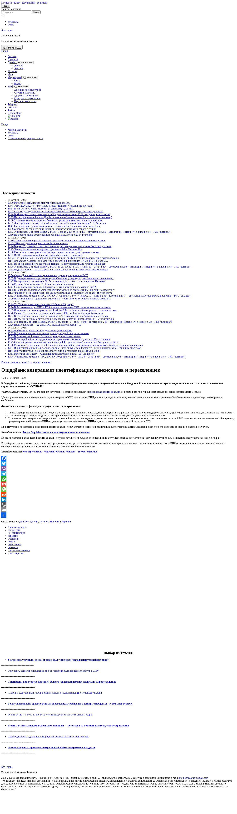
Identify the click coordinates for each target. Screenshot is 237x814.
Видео (17, 83)
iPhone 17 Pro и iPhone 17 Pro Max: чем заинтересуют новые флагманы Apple (50, 714)
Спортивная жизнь (24, 92)
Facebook (13, 107)
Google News (15, 113)
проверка (13, 547)
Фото (17, 80)
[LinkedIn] (118, 499)
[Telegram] (118, 473)
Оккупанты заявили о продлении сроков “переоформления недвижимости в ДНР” (53, 670)
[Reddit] (118, 494)
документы (14, 530)
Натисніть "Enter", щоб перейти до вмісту (24, 2)
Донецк (18, 65)
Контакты (13, 21)
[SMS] (118, 489)
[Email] (118, 509)
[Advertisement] (98, 165)
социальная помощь (19, 550)
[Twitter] (118, 463)
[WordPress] (118, 504)
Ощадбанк (13, 538)
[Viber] (118, 468)
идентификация (16, 532)
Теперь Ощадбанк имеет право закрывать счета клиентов (56, 432)
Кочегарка (7, 30)
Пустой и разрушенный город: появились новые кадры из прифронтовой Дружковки (55, 692)
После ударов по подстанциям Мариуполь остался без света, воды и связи (48, 736)
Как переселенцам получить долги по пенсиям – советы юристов (60, 451)
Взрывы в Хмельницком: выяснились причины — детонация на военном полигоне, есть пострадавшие (68, 725)
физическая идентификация (104, 391)
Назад (4, 51)
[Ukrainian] (14, 115)
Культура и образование (27, 98)
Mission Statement (17, 129)
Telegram (12, 104)
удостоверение (16, 553)
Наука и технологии (25, 101)
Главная (12, 56)
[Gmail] (118, 484)
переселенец (14, 544)
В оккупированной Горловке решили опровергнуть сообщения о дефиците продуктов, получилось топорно (70, 703)
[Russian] (13, 118)
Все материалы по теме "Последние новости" (26, 362)
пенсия (11, 541)
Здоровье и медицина (26, 95)
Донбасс (12, 62)
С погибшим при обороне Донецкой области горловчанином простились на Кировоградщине (62, 681)
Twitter (11, 110)
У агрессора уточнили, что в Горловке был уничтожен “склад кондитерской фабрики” (58, 659)
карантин (13, 535)
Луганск (18, 68)
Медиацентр (14, 77)
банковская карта (17, 527)
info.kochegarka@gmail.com (193, 777)
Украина (12, 71)
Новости (54, 521)
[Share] (118, 515)
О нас (11, 24)
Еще (10, 86)
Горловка (13, 59)
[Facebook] (118, 458)
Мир (10, 74)
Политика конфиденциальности (25, 138)
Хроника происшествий (27, 89)
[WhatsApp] (118, 478)
